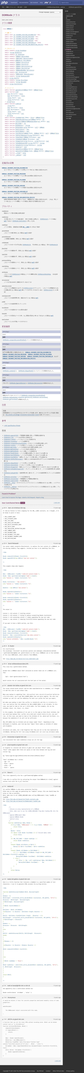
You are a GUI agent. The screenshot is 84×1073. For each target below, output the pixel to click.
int (14, 34)
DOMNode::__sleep (9, 483)
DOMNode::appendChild (11, 435)
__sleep (17, 153)
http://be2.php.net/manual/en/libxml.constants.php (22, 799)
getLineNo (18, 123)
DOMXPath (68, 61)
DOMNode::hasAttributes (11, 453)
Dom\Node (69, 101)
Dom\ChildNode (70, 71)
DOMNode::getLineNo (10, 447)
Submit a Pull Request (28, 497)
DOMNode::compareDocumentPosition (15, 443)
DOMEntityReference (71, 39)
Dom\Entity (69, 85)
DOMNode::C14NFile (10, 439)
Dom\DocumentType (71, 79)
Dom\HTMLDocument (71, 91)
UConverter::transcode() (27, 415)
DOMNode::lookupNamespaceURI (14, 469)
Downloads (14, 2)
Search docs (65, 2)
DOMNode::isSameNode (11, 465)
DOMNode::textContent (19, 221)
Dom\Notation (69, 104)
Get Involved (34, 2)
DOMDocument (19, 74)
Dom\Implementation (71, 95)
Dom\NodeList (70, 102)
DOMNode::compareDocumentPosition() (14, 340)
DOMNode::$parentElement (18, 383)
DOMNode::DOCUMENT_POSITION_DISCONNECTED (15, 168)
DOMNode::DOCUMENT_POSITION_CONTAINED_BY (15, 191)
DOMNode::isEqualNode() (25, 371)
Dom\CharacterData (71, 69)
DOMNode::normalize (10, 477)
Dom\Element (69, 83)
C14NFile (18, 103)
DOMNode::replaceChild (11, 481)
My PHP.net (40, 1071)
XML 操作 (20, 7)
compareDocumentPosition (23, 119)
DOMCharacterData (71, 24)
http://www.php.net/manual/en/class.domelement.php (22, 659)
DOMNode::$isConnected (35, 383)
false (40, 90)
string (17, 50)
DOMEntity (68, 37)
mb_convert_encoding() (13, 415)
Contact (48, 1071)
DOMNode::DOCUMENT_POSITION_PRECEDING (14, 174)
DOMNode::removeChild (11, 479)
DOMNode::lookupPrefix (11, 473)
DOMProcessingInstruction (73, 57)
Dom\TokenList (70, 112)
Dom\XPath (69, 116)
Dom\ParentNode (70, 106)
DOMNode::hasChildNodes (11, 455)
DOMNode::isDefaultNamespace (13, 459)
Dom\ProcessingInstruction (73, 108)
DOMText (68, 59)
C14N (16, 92)
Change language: (44, 12)
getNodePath (19, 125)
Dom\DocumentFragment (72, 77)
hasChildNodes (19, 131)
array (9, 98)
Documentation (23, 2)
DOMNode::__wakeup (10, 486)
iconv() (37, 415)
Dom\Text (68, 110)
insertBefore (19, 133)
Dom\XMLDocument (71, 114)
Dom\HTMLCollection (71, 89)
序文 (3, 7)
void (25, 147)
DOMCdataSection (70, 22)
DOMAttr (68, 20)
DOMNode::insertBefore (11, 457)
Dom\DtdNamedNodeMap (72, 81)
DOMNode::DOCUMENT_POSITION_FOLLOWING (14, 179)
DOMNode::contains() (9, 371)
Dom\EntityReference (71, 87)
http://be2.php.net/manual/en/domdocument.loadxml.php (23, 801)
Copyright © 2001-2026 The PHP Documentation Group (19, 1071)
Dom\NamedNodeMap (72, 97)
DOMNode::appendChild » (75, 7)
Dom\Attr (68, 65)
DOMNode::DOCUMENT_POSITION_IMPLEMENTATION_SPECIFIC (18, 197)
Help (41, 2)
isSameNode (18, 139)
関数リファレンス (11, 7)
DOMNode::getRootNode (11, 451)
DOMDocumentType (71, 33)
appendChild (19, 90)
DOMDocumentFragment (72, 32)
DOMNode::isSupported (11, 467)
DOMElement (19, 58)
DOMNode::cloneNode (10, 441)
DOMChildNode (70, 26)
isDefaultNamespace (21, 135)
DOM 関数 (68, 118)
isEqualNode (19, 137)
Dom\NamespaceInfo (71, 99)
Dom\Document (70, 75)
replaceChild (19, 151)
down (6, 543)
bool (16, 72)
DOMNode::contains (10, 445)
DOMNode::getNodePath (11, 449)
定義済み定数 (69, 16)
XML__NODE (26, 227)
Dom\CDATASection (71, 67)
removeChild (19, 149)
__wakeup (18, 155)
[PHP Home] (4, 2)
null (19, 98)
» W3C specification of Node (12, 425)
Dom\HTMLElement (71, 93)
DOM (25, 7)
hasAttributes (19, 129)
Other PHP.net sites (58, 1071)
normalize (18, 147)
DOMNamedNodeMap (21, 70)
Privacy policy (70, 1071)
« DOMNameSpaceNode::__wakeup (56, 7)
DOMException (70, 41)
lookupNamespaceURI (21, 143)
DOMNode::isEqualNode (11, 463)
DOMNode (18, 56)
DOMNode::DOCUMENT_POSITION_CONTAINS (13, 185)
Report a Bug (40, 497)
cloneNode (18, 117)
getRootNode (19, 127)
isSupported (19, 141)
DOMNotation (69, 53)
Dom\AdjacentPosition (72, 63)
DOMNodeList (19, 60)
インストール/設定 (71, 14)
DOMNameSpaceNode (32, 121)
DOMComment (69, 28)
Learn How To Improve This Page (11, 497)
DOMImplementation (71, 43)
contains (18, 121)
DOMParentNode (70, 55)
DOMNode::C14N (8, 437)
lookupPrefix (19, 145)
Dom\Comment (70, 73)
